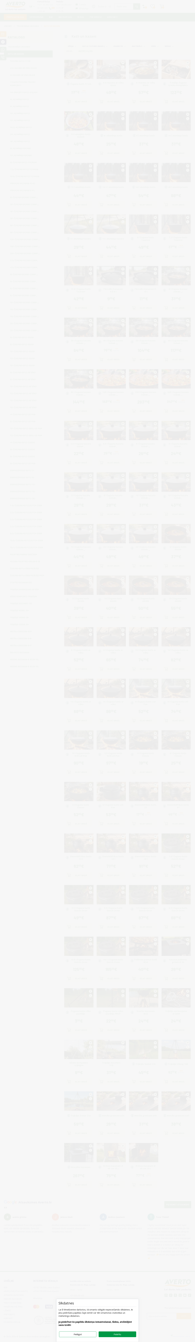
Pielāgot (78, 1334)
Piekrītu (117, 1334)
